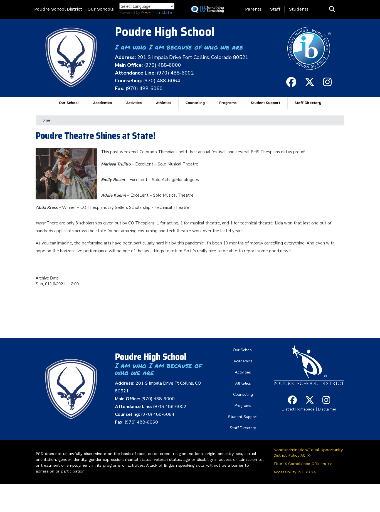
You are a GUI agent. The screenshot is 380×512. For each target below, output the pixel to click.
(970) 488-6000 (162, 65)
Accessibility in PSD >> (294, 472)
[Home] (71, 57)
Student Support (265, 102)
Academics (102, 102)
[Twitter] (310, 84)
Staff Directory (308, 102)
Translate (162, 12)
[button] (332, 9)
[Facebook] (291, 84)
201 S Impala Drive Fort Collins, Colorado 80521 (192, 57)
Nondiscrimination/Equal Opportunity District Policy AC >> (308, 452)
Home (45, 120)
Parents (253, 9)
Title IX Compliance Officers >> (302, 463)
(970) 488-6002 (175, 73)
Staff (275, 9)
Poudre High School (164, 31)
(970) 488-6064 (161, 80)
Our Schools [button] (101, 9)
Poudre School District (58, 9)
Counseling (195, 102)
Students (299, 9)
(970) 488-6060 (144, 88)
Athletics (163, 102)
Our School (69, 102)
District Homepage (298, 409)
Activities (134, 102)
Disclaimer (327, 409)
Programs (227, 102)
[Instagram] (327, 84)
